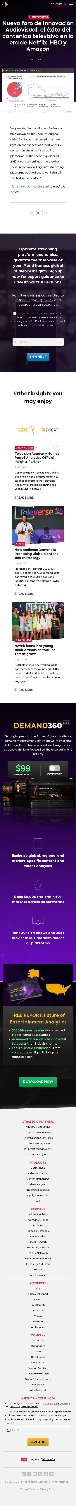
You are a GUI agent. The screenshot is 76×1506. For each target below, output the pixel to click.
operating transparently (37, 304)
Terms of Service (29, 1489)
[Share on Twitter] (38, 213)
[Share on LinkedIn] (32, 213)
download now (38, 1082)
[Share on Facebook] (44, 213)
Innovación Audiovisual (33, 186)
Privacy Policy (48, 1489)
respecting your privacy (34, 300)
